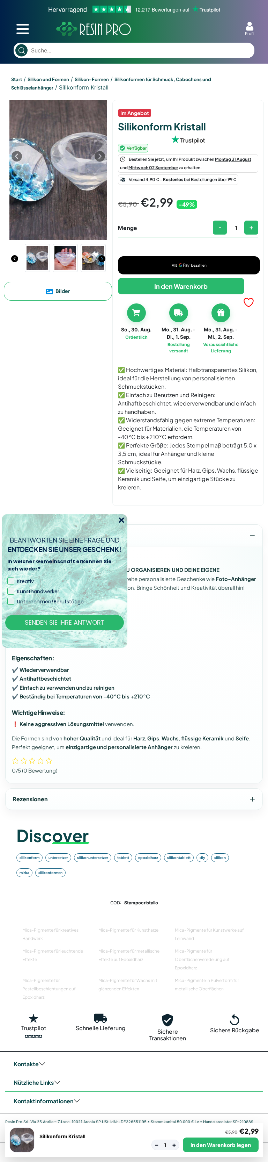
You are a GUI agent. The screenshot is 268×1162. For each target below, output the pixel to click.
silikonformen (50, 872)
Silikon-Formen (92, 79)
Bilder (62, 291)
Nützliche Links (34, 1082)
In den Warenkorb (181, 286)
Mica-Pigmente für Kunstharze (128, 930)
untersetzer (58, 857)
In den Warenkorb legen (221, 1145)
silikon (220, 857)
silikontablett (179, 857)
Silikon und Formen (48, 79)
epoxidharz (148, 857)
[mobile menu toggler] (23, 29)
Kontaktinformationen (43, 1101)
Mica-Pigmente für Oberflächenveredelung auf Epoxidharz (202, 959)
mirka (24, 872)
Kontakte (26, 1064)
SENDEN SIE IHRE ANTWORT (65, 622)
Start (16, 79)
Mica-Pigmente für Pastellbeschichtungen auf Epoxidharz (49, 989)
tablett (123, 857)
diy (202, 857)
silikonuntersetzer (92, 857)
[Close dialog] (121, 520)
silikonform (29, 857)
